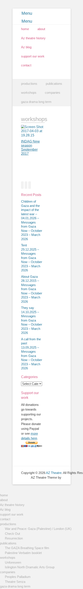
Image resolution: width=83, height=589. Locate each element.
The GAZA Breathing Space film (27, 548)
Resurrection (14, 538)
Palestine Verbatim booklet (23, 553)
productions (29, 83)
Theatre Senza (15, 581)
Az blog (26, 47)
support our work (32, 56)
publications (54, 83)
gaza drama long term (36, 102)
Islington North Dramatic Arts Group (29, 567)
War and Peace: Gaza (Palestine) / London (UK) (38, 529)
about (41, 29)
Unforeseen (13, 562)
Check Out (12, 533)
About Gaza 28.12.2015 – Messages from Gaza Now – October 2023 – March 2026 (31, 289)
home (25, 29)
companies (52, 92)
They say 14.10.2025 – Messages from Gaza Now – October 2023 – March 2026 (31, 320)
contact (26, 65)
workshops (28, 92)
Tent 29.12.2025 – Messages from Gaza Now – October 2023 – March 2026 (31, 257)
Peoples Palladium (18, 577)
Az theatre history (33, 38)
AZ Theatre (54, 473)
